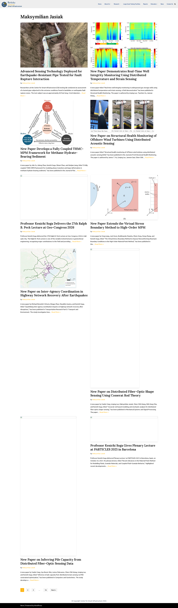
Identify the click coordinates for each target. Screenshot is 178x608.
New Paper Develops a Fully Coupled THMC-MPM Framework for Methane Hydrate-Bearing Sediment (51, 152)
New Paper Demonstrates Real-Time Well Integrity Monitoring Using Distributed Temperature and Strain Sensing (119, 75)
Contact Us (170, 4)
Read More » (101, 96)
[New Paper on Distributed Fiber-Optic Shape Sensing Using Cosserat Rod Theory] (124, 318)
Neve (22, 605)
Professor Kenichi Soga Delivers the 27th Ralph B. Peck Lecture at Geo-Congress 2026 (53, 225)
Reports (145, 4)
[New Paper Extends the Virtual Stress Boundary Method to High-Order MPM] (124, 197)
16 (46, 590)
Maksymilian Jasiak (28, 83)
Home (99, 4)
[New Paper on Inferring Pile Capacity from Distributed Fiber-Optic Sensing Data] (54, 486)
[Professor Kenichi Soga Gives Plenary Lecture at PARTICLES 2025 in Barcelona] (124, 429)
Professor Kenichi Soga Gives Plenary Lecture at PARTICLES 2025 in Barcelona (122, 447)
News (162, 4)
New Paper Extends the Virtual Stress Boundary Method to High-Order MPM (117, 225)
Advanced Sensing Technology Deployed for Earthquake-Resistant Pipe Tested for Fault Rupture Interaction (51, 75)
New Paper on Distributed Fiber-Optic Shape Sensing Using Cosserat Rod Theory (122, 393)
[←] (12, 4)
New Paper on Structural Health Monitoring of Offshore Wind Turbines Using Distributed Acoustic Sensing (123, 139)
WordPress (38, 605)
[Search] (175, 4)
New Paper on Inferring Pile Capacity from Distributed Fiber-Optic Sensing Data (50, 561)
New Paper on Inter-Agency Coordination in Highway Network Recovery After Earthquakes (54, 293)
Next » (53, 590)
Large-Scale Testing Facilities (131, 4)
